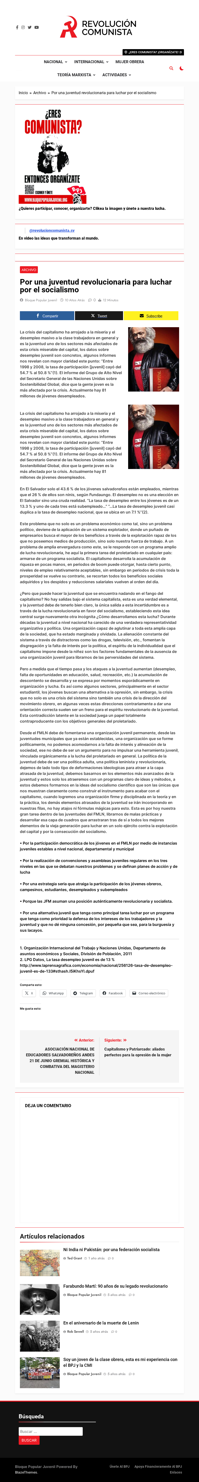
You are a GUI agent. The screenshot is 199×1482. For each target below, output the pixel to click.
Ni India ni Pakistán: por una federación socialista (111, 1249)
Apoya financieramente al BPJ (158, 1467)
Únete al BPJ (120, 1467)
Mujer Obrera (130, 62)
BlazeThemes (26, 1472)
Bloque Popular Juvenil (41, 300)
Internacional (89, 62)
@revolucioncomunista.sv (52, 230)
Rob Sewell (75, 1331)
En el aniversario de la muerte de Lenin (101, 1323)
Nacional (53, 62)
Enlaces (176, 1472)
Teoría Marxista (74, 75)
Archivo (29, 269)
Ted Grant (74, 1258)
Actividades (114, 75)
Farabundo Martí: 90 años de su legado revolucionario (115, 1286)
